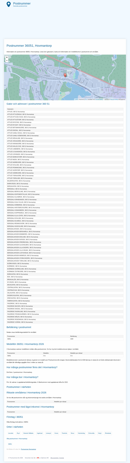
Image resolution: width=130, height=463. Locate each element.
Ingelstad (39, 433)
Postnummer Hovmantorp (28, 449)
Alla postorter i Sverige (57, 458)
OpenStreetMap (99, 99)
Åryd (18, 433)
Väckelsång (81, 433)
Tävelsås (64, 433)
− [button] (7, 60)
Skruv (72, 433)
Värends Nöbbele (28, 433)
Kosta (56, 433)
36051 (10, 444)
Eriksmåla (91, 433)
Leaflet (76, 99)
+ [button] (7, 57)
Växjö (99, 433)
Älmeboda (108, 433)
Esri (86, 99)
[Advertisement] (65, 24)
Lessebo (10, 433)
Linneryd (48, 433)
